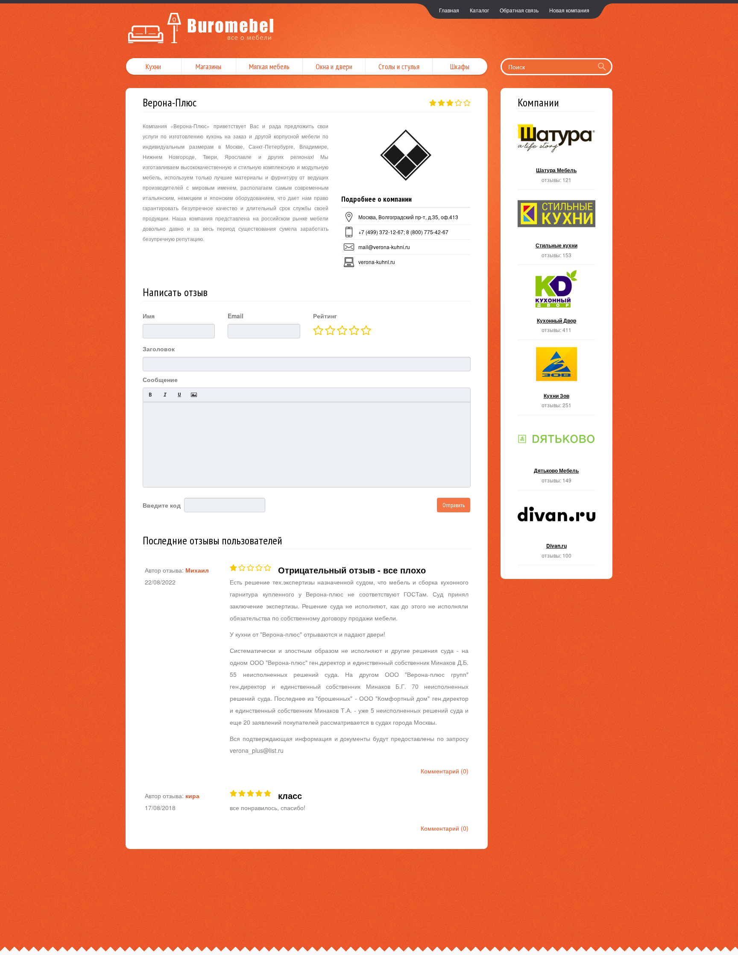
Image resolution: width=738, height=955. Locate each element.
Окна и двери (334, 66)
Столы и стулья (398, 66)
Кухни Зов (557, 380)
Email (235, 315)
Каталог (479, 10)
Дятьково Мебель (557, 455)
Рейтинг (325, 315)
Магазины (208, 66)
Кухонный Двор (557, 305)
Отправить (453, 505)
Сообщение (160, 379)
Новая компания (569, 10)
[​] (306, 444)
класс (290, 795)
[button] (150, 395)
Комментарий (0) (445, 771)
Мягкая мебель (269, 66)
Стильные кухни (557, 229)
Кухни (153, 66)
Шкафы (459, 66)
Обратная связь (519, 10)
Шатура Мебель (557, 155)
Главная (449, 10)
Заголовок (159, 348)
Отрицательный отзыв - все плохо (352, 570)
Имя (149, 315)
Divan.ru (557, 530)
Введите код (162, 505)
